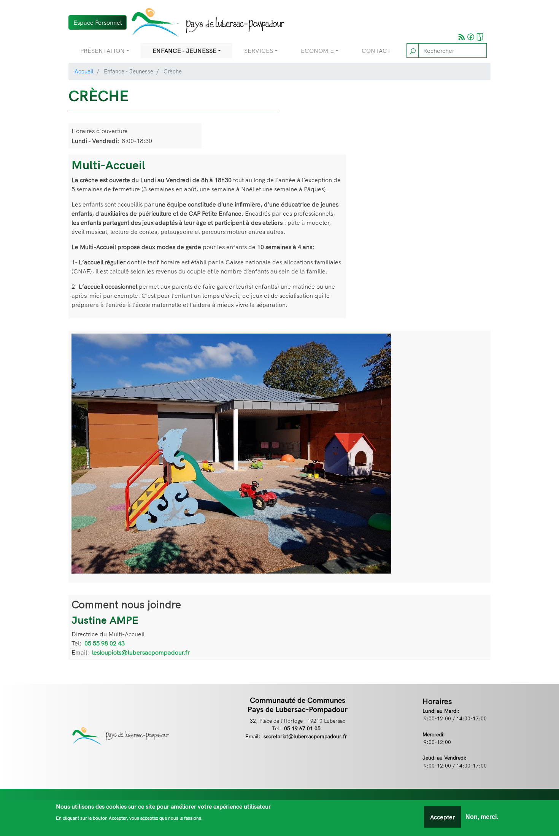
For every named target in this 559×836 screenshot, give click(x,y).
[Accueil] (205, 22)
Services (258, 50)
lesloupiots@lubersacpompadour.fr (141, 652)
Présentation (102, 50)
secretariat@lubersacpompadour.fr (305, 736)
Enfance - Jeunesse (184, 50)
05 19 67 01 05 (302, 728)
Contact (376, 50)
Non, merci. (481, 817)
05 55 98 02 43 (104, 643)
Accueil (84, 71)
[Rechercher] (412, 50)
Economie (317, 50)
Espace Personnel (97, 22)
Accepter (442, 817)
